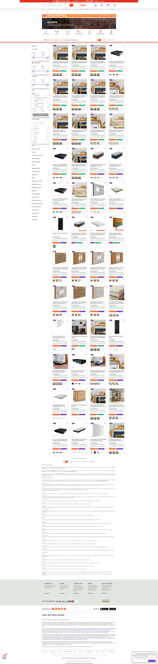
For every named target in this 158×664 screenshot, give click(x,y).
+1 (82, 74)
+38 (82, 452)
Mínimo (34, 52)
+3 (82, 108)
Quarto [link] (47, 12)
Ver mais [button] (35, 142)
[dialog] (144, 657)
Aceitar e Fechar (151, 660)
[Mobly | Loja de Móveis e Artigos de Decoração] (83, 5)
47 (91, 461)
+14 (82, 383)
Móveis (43, 12)
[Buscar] (71, 5)
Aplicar (40, 114)
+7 (82, 280)
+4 (101, 452)
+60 (101, 211)
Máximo (42, 52)
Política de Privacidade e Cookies (141, 657)
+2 (120, 108)
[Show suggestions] (48, 123)
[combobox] (39, 122)
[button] (72, 40)
